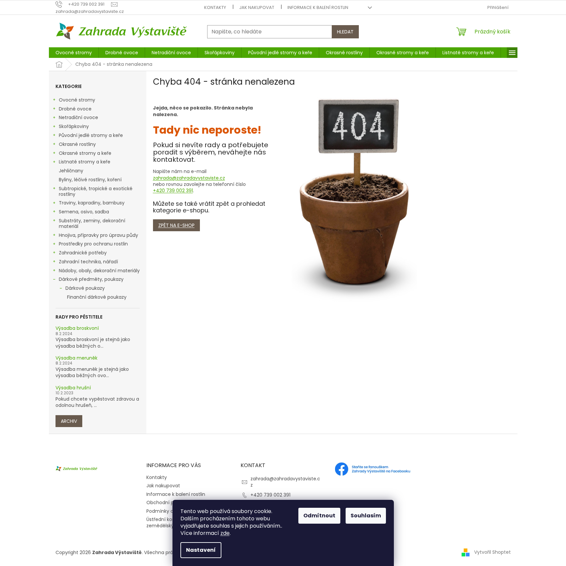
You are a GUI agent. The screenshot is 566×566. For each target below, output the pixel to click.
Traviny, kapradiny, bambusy (92, 202)
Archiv (69, 421)
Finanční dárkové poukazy (97, 297)
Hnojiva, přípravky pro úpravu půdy (98, 235)
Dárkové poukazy (85, 288)
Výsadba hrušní (73, 387)
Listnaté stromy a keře (84, 161)
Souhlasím (366, 515)
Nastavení (201, 550)
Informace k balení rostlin (317, 7)
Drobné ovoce (75, 109)
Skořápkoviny (74, 126)
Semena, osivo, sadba (84, 211)
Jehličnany (71, 170)
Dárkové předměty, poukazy (91, 279)
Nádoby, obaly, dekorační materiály (99, 270)
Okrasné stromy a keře (85, 153)
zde (225, 533)
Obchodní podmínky (170, 502)
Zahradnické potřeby (83, 252)
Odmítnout (319, 515)
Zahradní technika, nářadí (88, 261)
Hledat (345, 31)
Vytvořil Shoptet (492, 552)
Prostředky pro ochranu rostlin (93, 243)
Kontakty (215, 7)
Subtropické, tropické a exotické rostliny (95, 191)
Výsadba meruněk (76, 358)
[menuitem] (73, 52)
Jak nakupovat (256, 7)
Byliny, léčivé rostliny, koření (90, 179)
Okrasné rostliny (77, 144)
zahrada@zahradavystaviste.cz (189, 178)
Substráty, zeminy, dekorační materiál (92, 223)
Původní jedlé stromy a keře (91, 135)
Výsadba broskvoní (77, 328)
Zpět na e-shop (176, 225)
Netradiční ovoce (78, 117)
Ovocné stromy (77, 100)
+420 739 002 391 (173, 190)
